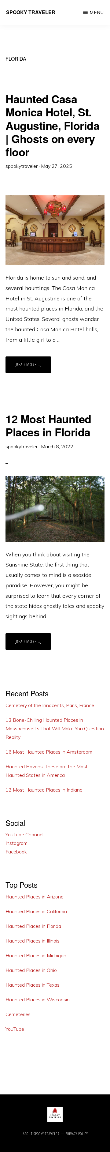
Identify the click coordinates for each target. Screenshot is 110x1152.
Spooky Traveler (30, 12)
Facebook (16, 852)
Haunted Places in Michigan (36, 955)
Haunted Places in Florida (33, 926)
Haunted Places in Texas (33, 985)
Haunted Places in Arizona (35, 897)
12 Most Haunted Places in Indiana (44, 790)
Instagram (17, 843)
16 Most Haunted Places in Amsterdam (49, 752)
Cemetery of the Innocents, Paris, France (50, 705)
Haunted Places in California (36, 911)
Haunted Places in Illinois (33, 941)
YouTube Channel (24, 834)
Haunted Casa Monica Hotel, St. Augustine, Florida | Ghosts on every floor (52, 125)
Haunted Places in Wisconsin (38, 999)
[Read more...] (33, 367)
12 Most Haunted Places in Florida (48, 425)
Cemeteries (18, 1014)
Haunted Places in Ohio (31, 970)
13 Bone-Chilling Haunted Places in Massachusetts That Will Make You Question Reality (55, 728)
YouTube (15, 1029)
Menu (97, 12)
